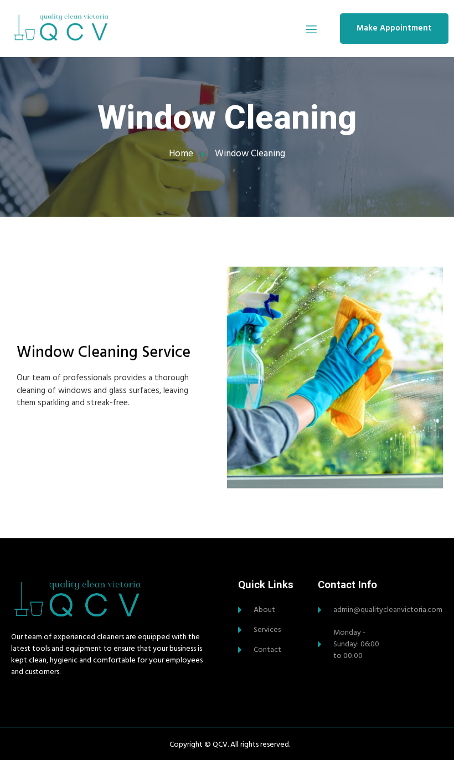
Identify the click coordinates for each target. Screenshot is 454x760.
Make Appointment (394, 28)
